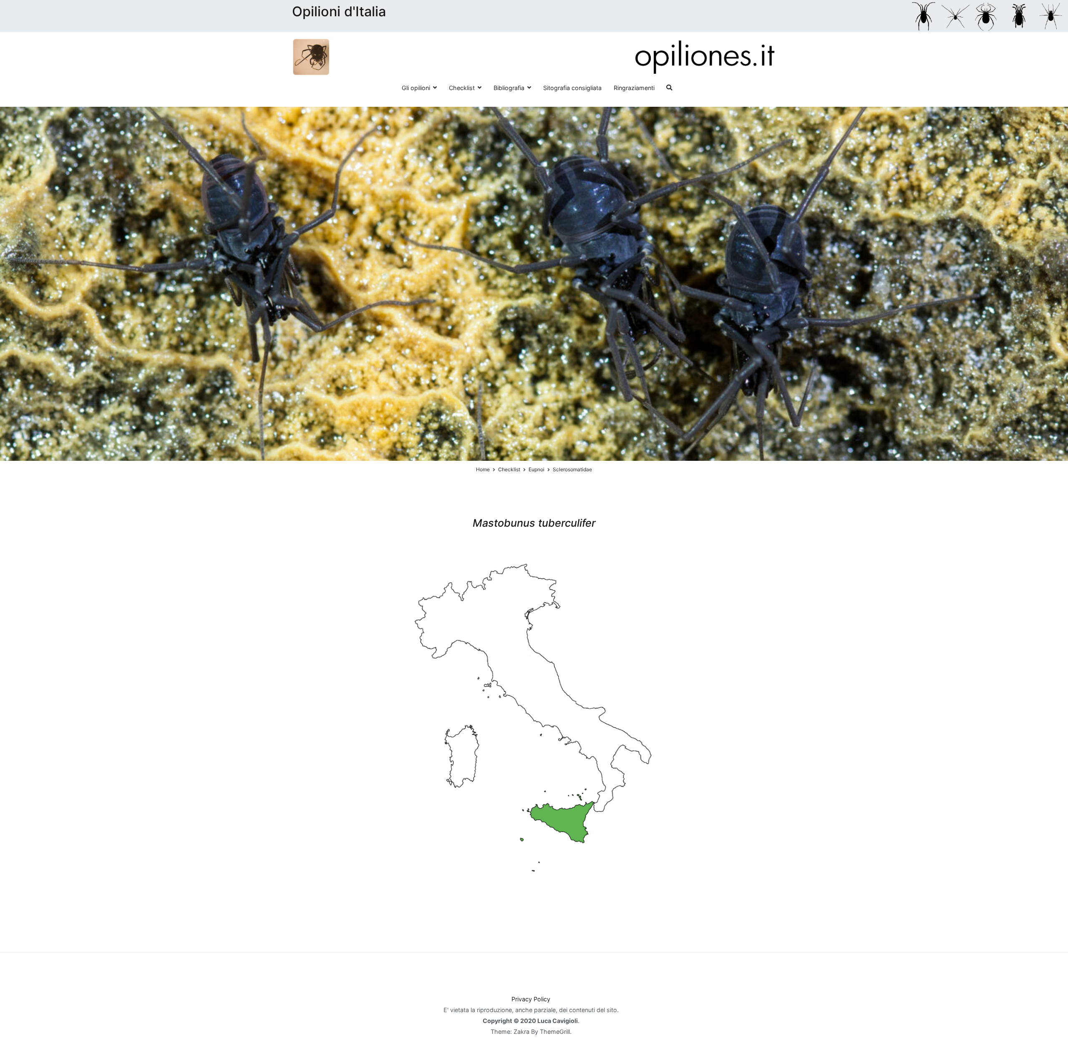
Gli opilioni (416, 87)
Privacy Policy (530, 999)
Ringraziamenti (634, 87)
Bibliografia (509, 87)
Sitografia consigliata (572, 87)
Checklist (462, 87)
